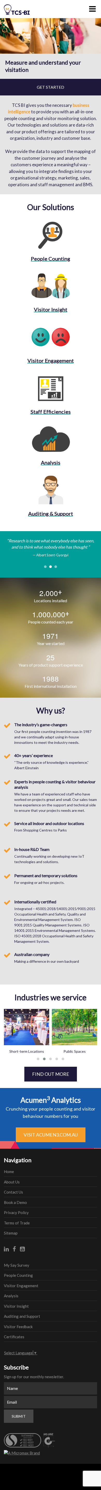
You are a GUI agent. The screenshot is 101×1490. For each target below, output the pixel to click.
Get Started (50, 87)
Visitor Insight (16, 1306)
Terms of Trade (17, 1223)
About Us (12, 1182)
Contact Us (13, 1192)
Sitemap (11, 1233)
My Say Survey (16, 1265)
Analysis (11, 1295)
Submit (19, 1416)
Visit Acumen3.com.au (51, 1135)
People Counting (18, 1275)
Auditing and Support (22, 1316)
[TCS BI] (19, 7)
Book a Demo (15, 1202)
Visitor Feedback (18, 1326)
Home (9, 1171)
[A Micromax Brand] (50, 1453)
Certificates (14, 1336)
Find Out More (50, 1074)
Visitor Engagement (21, 1285)
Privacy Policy (16, 1212)
